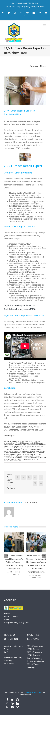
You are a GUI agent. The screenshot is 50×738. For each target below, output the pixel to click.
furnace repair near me (12, 453)
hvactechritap (11, 441)
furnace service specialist (26, 454)
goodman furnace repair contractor (27, 457)
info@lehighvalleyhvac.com (32, 6)
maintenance (18, 459)
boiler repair (9, 435)
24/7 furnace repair (26, 443)
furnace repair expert (37, 451)
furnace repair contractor (20, 451)
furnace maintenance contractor (15, 449)
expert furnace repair (29, 448)
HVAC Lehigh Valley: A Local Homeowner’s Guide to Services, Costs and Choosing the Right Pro (14, 562)
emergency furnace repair (26, 446)
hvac (11, 459)
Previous (34, 66)
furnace (40, 448)
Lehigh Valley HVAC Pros (33, 692)
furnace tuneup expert (25, 456)
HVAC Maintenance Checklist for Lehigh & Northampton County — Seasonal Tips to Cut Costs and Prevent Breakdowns (36, 564)
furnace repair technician (29, 453)
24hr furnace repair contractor (24, 444)
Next (42, 66)
